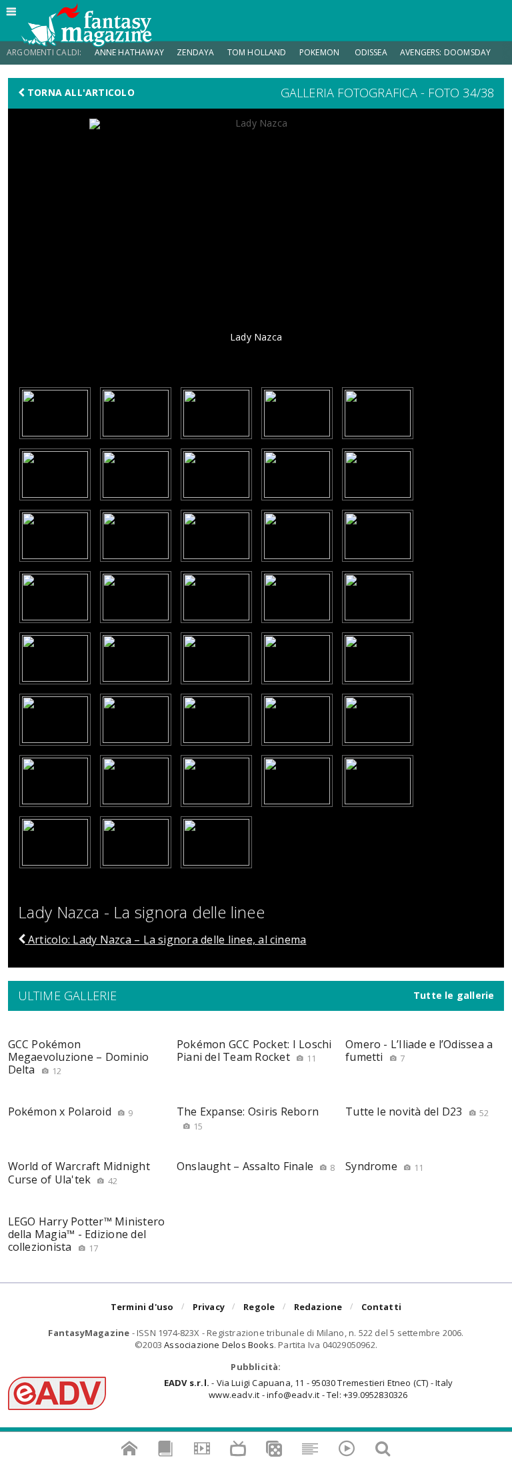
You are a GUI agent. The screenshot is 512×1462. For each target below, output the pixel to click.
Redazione (318, 1307)
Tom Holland (257, 52)
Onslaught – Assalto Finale (256, 1166)
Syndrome (384, 1166)
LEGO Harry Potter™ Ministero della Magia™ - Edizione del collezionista (86, 1234)
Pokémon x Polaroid (70, 1111)
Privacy (209, 1307)
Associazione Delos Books (219, 1345)
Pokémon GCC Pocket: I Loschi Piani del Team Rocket (254, 1050)
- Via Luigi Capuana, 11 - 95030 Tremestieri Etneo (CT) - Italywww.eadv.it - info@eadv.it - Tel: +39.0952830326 (308, 1389)
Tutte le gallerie (454, 995)
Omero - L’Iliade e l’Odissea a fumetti (419, 1050)
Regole (259, 1307)
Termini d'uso (142, 1307)
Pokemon (320, 52)
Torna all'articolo (80, 92)
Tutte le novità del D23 (417, 1111)
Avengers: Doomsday (445, 52)
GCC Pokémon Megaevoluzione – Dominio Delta (78, 1057)
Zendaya (195, 52)
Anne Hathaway (129, 52)
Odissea (371, 52)
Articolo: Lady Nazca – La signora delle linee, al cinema (166, 939)
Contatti (381, 1307)
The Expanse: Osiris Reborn (248, 1117)
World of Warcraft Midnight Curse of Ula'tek (79, 1172)
